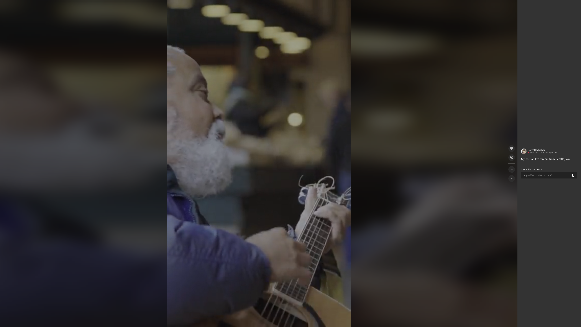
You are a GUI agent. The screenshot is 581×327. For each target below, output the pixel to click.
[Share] (573, 175)
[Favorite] (511, 148)
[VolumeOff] (511, 157)
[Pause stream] (258, 163)
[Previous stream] (511, 169)
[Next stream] (511, 178)
